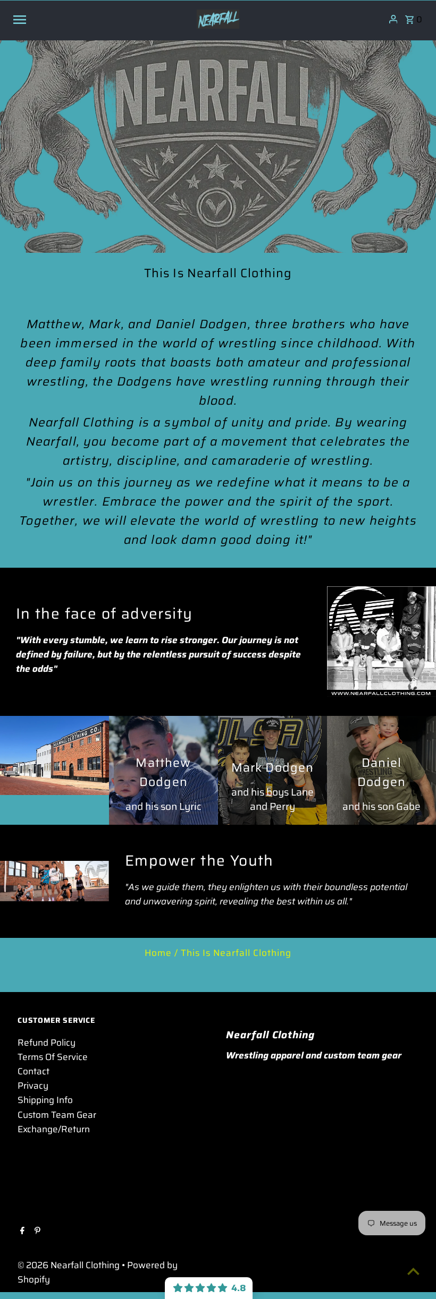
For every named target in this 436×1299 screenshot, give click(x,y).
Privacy (33, 1085)
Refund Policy (47, 1042)
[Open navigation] (100, 19)
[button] (209, 1288)
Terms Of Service (53, 1057)
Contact (33, 1071)
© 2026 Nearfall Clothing (70, 1265)
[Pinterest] (36, 1231)
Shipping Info (45, 1100)
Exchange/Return (54, 1129)
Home (158, 953)
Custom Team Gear (57, 1115)
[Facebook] (21, 1231)
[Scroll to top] (413, 1271)
